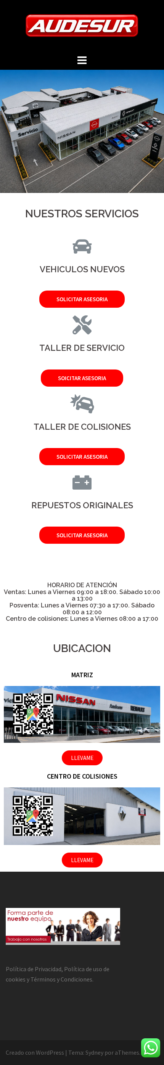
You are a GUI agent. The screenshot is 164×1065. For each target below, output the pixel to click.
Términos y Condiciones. (62, 979)
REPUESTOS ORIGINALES (82, 505)
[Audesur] (82, 26)
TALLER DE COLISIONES (82, 427)
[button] (82, 299)
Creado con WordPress (35, 1052)
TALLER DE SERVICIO (82, 348)
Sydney (94, 1052)
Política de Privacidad (33, 969)
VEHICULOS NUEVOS (82, 269)
